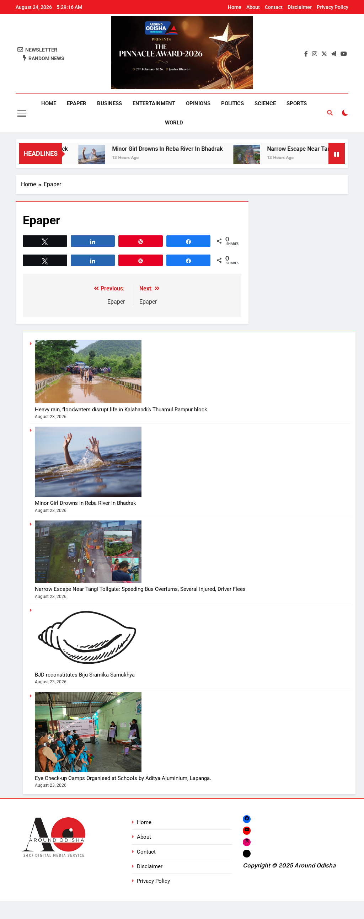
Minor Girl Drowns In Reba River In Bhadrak (148, 148)
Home (234, 7)
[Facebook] (247, 818)
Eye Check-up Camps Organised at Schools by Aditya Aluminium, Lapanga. (123, 778)
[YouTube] (247, 830)
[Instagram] (247, 842)
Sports (297, 103)
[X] (247, 853)
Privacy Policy (332, 7)
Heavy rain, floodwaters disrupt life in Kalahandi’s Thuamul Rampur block (121, 409)
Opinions (198, 103)
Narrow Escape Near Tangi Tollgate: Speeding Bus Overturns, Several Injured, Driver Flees (140, 589)
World (174, 122)
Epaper (76, 103)
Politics (232, 103)
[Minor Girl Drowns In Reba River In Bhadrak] (72, 158)
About (253, 7)
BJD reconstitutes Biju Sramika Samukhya (85, 675)
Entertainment (154, 103)
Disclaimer (300, 7)
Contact (274, 7)
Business (109, 103)
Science (265, 103)
